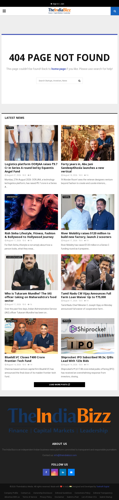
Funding (10, 128)
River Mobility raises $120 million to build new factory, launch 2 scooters (86, 235)
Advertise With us (12, 497)
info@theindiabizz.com (65, 455)
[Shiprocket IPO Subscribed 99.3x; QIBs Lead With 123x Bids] (87, 336)
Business (67, 128)
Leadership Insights (14, 257)
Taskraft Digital (102, 487)
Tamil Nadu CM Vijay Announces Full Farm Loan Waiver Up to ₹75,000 (86, 295)
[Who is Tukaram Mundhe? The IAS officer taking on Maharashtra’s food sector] (31, 272)
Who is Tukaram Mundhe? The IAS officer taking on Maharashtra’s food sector (30, 297)
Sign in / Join (58, 4)
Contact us (25, 493)
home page (58, 68)
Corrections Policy (82, 493)
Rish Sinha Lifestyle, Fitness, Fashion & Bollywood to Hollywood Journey (30, 235)
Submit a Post (73, 497)
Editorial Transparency (102, 493)
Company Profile (11, 493)
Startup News (12, 321)
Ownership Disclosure (42, 493)
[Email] (71, 472)
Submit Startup (106, 497)
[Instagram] (54, 472)
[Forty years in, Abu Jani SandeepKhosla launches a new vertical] (87, 143)
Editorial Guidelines (63, 493)
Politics (66, 257)
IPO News (66, 321)
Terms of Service (30, 497)
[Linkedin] (63, 472)
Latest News (14, 118)
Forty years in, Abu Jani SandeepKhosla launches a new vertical (82, 167)
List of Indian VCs (89, 497)
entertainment (12, 197)
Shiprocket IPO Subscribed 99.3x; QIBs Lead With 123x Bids (87, 359)
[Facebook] (46, 472)
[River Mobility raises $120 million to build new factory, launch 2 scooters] (87, 212)
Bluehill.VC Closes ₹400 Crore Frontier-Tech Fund (25, 359)
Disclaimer (59, 497)
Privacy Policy (46, 497)
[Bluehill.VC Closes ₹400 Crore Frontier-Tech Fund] (31, 336)
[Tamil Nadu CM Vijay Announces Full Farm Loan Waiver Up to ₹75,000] (87, 272)
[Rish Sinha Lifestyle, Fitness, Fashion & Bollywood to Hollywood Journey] (31, 212)
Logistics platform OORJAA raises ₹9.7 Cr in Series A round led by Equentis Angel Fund (31, 167)
